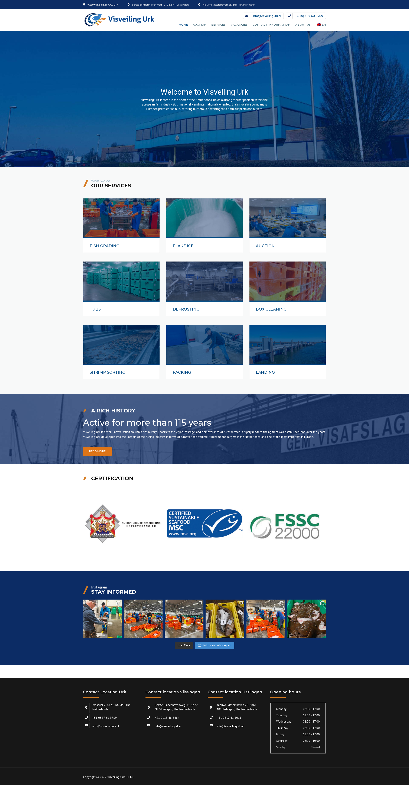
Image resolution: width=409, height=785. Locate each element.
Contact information (271, 24)
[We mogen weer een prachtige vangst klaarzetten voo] (225, 619)
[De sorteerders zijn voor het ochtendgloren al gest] (143, 619)
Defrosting (186, 309)
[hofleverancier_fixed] (123, 524)
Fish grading (104, 246)
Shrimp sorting (107, 372)
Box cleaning (271, 309)
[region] (204, 99)
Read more (97, 451)
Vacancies (239, 24)
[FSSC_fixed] (286, 524)
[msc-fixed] (204, 524)
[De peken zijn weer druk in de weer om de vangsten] (184, 619)
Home (183, 24)
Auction (265, 246)
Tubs (95, 309)
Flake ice (183, 246)
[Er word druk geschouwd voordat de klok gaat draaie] (102, 619)
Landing (265, 372)
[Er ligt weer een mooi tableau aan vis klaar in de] (306, 619)
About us (303, 24)
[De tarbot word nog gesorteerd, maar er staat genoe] (265, 619)
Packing (182, 372)
